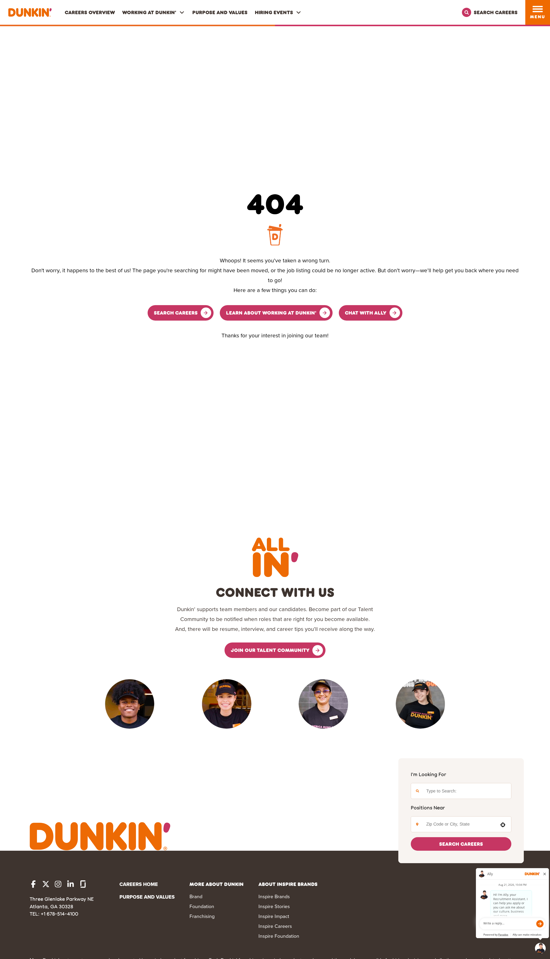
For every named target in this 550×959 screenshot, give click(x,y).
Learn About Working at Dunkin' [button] (271, 313)
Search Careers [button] (176, 313)
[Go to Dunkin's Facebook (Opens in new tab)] (33, 884)
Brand (195, 896)
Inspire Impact (273, 916)
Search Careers (461, 844)
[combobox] (459, 824)
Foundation (201, 906)
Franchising (202, 916)
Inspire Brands (274, 896)
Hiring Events (274, 12)
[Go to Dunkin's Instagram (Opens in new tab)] (58, 884)
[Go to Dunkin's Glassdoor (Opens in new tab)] (83, 884)
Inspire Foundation (278, 936)
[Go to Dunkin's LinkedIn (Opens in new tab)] (70, 884)
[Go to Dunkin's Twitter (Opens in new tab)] (46, 884)
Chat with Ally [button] (365, 313)
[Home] (30, 12)
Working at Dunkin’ (149, 12)
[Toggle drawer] (537, 9)
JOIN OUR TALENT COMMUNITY (270, 650)
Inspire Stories (274, 906)
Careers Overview (90, 12)
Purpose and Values (220, 12)
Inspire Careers (275, 926)
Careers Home (138, 884)
